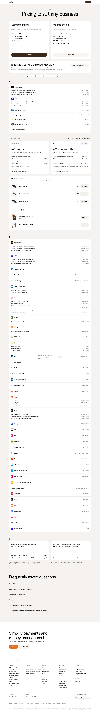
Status (60, 675)
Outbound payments (14, 683)
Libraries (61, 673)
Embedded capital (30, 673)
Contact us (87, 138)
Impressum (58, 703)
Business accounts (13, 679)
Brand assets (62, 683)
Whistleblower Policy (50, 703)
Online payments (13, 667)
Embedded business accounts (33, 671)
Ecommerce (45, 667)
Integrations (62, 671)
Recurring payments (14, 675)
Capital (10, 681)
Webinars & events (63, 689)
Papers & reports (63, 687)
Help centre (78, 667)
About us (77, 681)
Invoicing (11, 677)
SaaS (43, 673)
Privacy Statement (30, 703)
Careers (77, 683)
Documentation (62, 669)
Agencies (44, 681)
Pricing (77, 686)
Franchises (45, 669)
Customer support (79, 669)
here (38, 562)
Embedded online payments (32, 667)
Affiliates (44, 679)
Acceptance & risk (13, 685)
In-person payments (14, 673)
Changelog (61, 667)
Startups (44, 683)
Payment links (12, 671)
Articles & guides (63, 681)
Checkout (11, 669)
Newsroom (78, 685)
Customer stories (63, 685)
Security (77, 688)
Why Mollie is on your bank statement (80, 674)
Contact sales (78, 671)
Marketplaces (45, 671)
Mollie (10, 660)
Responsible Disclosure (40, 703)
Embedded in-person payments (33, 669)
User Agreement (21, 703)
